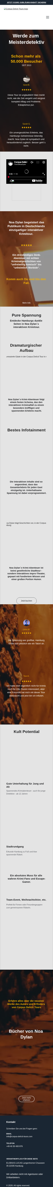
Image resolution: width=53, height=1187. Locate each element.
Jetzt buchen (26, 601)
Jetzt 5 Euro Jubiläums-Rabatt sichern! (26, 2)
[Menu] (47, 17)
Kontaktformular (39, 943)
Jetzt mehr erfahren (26, 1099)
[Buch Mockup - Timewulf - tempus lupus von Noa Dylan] (26, 1071)
